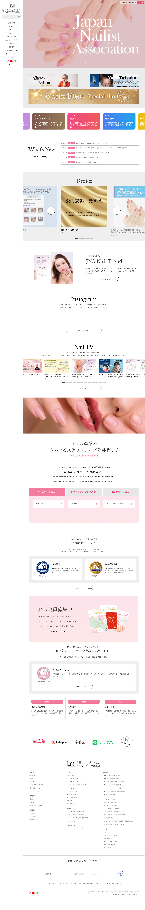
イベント (11, 30)
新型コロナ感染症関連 (110, 802)
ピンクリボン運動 (72, 797)
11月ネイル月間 (71, 794)
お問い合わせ (60, 883)
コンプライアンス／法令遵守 (111, 808)
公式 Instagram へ (83, 330)
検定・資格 (11, 23)
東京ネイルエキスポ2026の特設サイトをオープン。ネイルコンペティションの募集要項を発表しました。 (104, 148)
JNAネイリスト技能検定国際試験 (112, 785)
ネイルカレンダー (11, 54)
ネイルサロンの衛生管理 (110, 805)
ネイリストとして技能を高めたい (84, 492)
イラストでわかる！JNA (110, 841)
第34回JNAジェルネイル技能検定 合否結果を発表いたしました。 (93, 152)
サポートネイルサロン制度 (111, 835)
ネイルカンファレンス (73, 788)
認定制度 (11, 26)
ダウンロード (107, 848)
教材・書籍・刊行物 (11, 50)
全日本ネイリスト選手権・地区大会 (76, 785)
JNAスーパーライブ (72, 821)
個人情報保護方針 (88, 883)
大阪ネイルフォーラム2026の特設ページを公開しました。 (91, 143)
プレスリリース (34, 791)
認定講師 (32, 799)
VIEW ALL (36, 156)
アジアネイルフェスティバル (75, 782)
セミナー (11, 33)
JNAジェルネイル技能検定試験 (112, 775)
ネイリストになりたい (47, 492)
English (11, 65)
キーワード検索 (110, 883)
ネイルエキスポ (71, 775)
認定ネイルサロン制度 (36, 805)
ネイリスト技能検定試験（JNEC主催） (114, 782)
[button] (51, 211)
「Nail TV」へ (84, 388)
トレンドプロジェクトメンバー (75, 829)
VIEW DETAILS (108, 279)
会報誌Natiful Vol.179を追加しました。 (86, 162)
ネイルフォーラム (72, 791)
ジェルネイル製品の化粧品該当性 (113, 811)
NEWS (105, 832)
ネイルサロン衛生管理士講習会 (75, 811)
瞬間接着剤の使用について (111, 818)
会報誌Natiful (34, 819)
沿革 (31, 778)
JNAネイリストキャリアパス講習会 (76, 815)
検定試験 (105, 772)
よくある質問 (50, 883)
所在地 (32, 782)
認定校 (32, 802)
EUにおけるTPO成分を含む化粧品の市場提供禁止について (119, 821)
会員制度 (11, 43)
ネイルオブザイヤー (72, 778)
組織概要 (32, 775)
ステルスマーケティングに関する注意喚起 (115, 815)
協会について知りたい (121, 492)
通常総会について (35, 788)
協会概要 (11, 47)
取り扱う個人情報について (73, 883)
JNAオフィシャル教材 (110, 794)
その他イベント (71, 804)
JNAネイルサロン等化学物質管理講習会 (77, 818)
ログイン (94, 861)
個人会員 (32, 813)
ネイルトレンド (11, 37)
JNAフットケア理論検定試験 (111, 778)
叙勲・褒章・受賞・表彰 (36, 785)
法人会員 (32, 816)
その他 (11, 57)
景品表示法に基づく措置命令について (114, 824)
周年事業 (69, 800)
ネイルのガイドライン (11, 40)
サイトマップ (99, 883)
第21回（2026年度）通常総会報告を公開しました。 (90, 157)
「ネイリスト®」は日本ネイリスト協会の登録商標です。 (124, 894)
